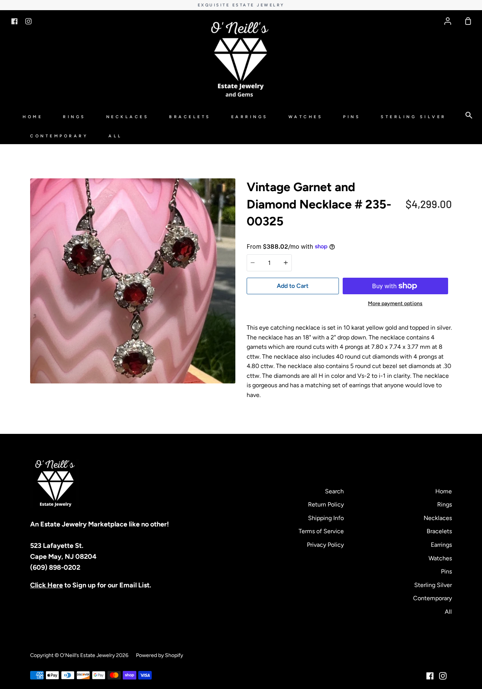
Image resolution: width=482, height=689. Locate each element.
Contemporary (59, 136)
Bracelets (190, 116)
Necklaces (127, 116)
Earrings (249, 116)
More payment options (395, 303)
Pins (351, 116)
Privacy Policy (325, 544)
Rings (74, 116)
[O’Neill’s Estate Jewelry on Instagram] (443, 676)
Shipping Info (326, 518)
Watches (305, 116)
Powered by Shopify (159, 655)
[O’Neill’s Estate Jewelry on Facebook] (430, 676)
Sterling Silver (413, 116)
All (115, 136)
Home (33, 116)
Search (334, 491)
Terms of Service (321, 531)
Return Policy (326, 504)
